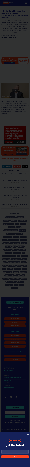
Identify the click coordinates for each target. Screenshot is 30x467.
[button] (28, 433)
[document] (15, 233)
